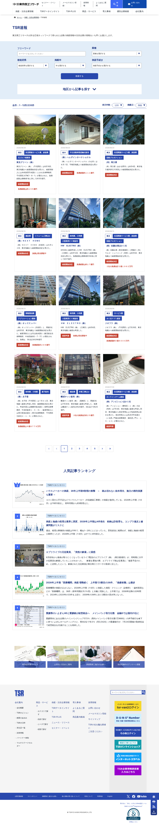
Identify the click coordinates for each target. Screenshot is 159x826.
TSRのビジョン (23, 713)
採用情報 (92, 702)
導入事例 (107, 11)
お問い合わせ (94, 708)
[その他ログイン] (128, 731)
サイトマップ (94, 719)
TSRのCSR (21, 723)
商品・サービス (89, 11)
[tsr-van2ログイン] (128, 705)
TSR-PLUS (71, 11)
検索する (79, 76)
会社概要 (20, 708)
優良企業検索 (123, 11)
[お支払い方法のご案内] (63, 656)
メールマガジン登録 (97, 713)
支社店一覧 (21, 728)
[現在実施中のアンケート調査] (129, 656)
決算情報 (20, 733)
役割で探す (42, 729)
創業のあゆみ (22, 718)
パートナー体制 (23, 738)
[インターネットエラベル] (128, 757)
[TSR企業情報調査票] (128, 770)
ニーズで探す (43, 724)
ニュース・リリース (61, 722)
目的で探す (42, 719)
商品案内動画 (79, 717)
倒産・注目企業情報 (24, 11)
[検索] (143, 692)
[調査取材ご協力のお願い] (96, 656)
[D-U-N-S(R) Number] (128, 718)
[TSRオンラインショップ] (128, 744)
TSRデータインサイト (50, 11)
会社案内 (139, 11)
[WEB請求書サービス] (30, 656)
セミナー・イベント (61, 728)
